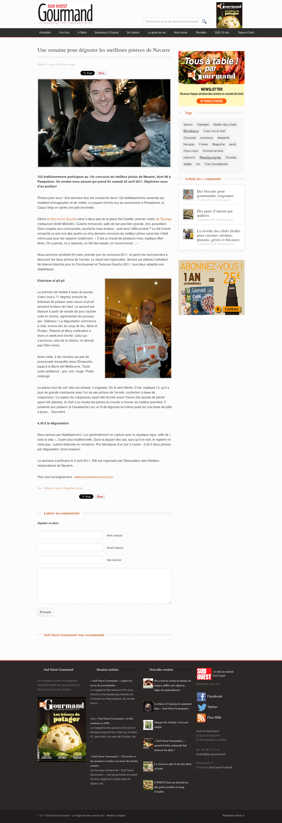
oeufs (232, 144)
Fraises (203, 144)
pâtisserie (189, 157)
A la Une (64, 32)
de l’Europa (164, 219)
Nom (114, 535)
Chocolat (190, 137)
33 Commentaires (221, 199)
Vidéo (188, 164)
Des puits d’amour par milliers (215, 213)
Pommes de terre (213, 151)
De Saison (133, 32)
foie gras (189, 144)
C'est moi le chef (214, 131)
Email (115, 547)
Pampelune (70, 488)
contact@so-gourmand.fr (211, 754)
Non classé (180, 32)
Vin (198, 164)
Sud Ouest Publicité (220, 767)
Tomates (230, 157)
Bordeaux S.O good (107, 32)
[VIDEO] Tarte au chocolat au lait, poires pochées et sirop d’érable (171, 787)
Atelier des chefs (224, 124)
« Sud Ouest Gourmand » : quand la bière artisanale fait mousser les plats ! (170, 745)
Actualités (45, 32)
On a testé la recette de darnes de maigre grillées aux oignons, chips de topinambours (172, 685)
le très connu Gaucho (62, 219)
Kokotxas (49, 488)
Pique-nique (191, 151)
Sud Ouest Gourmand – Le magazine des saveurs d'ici (75, 815)
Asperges (203, 124)
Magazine (218, 144)
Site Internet (114, 560)
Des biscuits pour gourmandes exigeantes (215, 193)
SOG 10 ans (222, 32)
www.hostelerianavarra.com (94, 477)
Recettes (201, 32)
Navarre (59, 488)
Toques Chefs (246, 32)
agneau (188, 124)
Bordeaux (191, 131)
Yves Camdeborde (216, 164)
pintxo (80, 488)
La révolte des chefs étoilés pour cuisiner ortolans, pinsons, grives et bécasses (218, 235)
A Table (82, 32)
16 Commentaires (226, 243)
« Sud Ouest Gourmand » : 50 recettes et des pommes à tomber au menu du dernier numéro (114, 761)
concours (206, 137)
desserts (223, 137)
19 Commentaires (224, 219)
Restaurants (210, 157)
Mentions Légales (116, 815)
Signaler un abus (47, 523)
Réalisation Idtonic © (234, 815)
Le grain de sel (157, 32)
